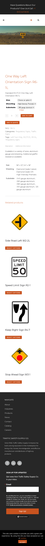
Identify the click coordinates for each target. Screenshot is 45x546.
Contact (8, 421)
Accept (23, 542)
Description (9, 146)
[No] (42, 538)
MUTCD (26, 137)
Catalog (8, 426)
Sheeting (10, 104)
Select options (13, 248)
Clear (21, 110)
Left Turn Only (16, 137)
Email (8, 484)
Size (8, 100)
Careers (8, 430)
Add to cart (27, 115)
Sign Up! (22, 511)
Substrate (11, 107)
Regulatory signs (13, 140)
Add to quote (12, 122)
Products (8, 413)
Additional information (23, 146)
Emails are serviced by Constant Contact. (21, 505)
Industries (9, 409)
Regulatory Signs (23, 131)
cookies (23, 538)
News (7, 417)
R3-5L (34, 137)
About (7, 405)
